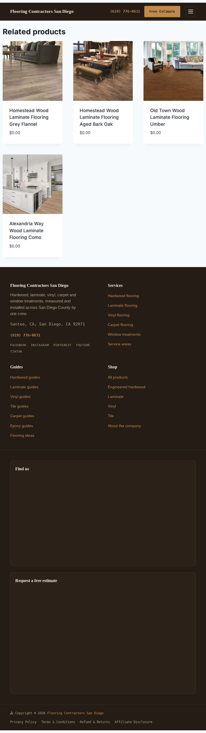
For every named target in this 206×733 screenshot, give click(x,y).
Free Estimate (162, 11)
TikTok (16, 351)
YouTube (83, 345)
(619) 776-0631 (125, 11)
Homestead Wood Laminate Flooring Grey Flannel (29, 117)
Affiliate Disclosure (133, 722)
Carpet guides (22, 416)
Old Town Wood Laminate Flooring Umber (169, 117)
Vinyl (112, 406)
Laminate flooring (122, 305)
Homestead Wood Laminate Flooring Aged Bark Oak (99, 117)
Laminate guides (24, 387)
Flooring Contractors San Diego (75, 713)
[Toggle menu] (191, 11)
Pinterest (62, 345)
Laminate (116, 396)
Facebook (18, 345)
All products (118, 377)
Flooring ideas (22, 435)
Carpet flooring (120, 325)
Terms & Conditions (58, 722)
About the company (124, 426)
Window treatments (124, 334)
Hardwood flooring (123, 296)
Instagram (40, 345)
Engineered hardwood (126, 387)
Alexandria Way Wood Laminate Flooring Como (26, 230)
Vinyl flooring (119, 315)
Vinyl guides (20, 396)
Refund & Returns (95, 722)
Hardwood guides (25, 377)
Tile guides (19, 406)
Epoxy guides (21, 426)
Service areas (119, 344)
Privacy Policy (23, 722)
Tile (111, 416)
